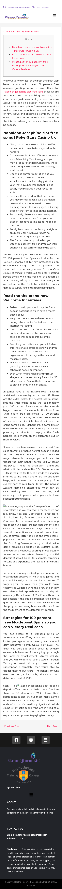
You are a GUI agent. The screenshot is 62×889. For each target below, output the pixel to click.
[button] (55, 16)
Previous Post (10, 726)
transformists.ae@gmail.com (19, 8)
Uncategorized (12, 31)
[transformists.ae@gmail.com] (4, 7)
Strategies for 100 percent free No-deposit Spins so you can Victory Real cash (30, 65)
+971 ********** (43, 8)
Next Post (54, 726)
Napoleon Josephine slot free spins (23, 91)
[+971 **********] (33, 7)
